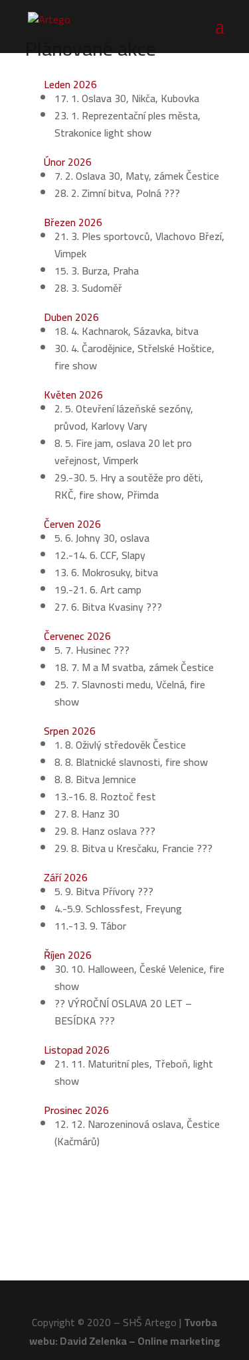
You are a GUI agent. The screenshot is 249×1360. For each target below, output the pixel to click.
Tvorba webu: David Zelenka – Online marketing (124, 1331)
